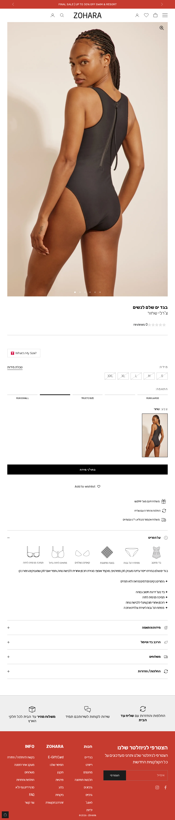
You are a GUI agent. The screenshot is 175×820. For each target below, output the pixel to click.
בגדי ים (88, 757)
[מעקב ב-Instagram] (157, 787)
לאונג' (89, 803)
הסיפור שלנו (56, 765)
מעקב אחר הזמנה (24, 765)
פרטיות (60, 780)
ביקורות (59, 795)
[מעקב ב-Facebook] (165, 787)
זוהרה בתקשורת (55, 803)
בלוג (61, 787)
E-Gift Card (55, 757)
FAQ (31, 795)
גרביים (89, 795)
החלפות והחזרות (25, 780)
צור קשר (29, 803)
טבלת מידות (15, 367)
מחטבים (88, 772)
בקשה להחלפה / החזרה (20, 757)
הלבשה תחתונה (84, 780)
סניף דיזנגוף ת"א (24, 787)
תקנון (60, 772)
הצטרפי (114, 775)
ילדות (89, 810)
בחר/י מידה (87, 469)
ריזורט (89, 765)
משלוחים (29, 772)
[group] (143, 714)
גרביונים (88, 787)
